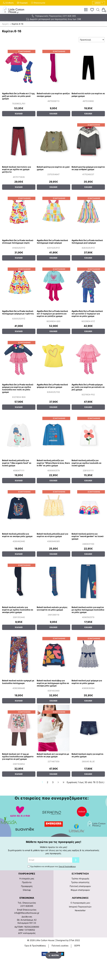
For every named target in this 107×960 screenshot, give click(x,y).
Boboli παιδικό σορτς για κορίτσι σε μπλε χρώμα (87, 755)
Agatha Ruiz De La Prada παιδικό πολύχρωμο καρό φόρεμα (52, 241)
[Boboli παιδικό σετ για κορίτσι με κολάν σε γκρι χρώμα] (53, 728)
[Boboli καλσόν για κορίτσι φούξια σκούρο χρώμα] (53, 67)
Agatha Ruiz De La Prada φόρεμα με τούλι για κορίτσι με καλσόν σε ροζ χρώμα (88, 387)
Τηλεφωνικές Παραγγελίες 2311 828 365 (55, 16)
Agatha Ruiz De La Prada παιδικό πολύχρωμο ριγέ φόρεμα (87, 241)
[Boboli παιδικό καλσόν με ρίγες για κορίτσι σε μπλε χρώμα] (53, 581)
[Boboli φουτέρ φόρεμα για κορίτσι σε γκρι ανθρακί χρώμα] (88, 141)
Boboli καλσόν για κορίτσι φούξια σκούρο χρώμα (53, 94)
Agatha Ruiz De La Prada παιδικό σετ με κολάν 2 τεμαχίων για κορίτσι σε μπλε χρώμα (87, 313)
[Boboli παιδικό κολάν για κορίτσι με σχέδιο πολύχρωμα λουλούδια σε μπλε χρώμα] (88, 581)
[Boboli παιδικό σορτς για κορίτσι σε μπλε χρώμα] (88, 728)
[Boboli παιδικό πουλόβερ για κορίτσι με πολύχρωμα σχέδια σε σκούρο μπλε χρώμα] (53, 654)
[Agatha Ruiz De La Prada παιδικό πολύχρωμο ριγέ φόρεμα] (88, 214)
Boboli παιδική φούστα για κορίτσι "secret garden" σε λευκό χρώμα (88, 536)
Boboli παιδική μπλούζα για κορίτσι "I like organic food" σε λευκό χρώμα (16, 463)
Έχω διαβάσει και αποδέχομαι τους (53, 866)
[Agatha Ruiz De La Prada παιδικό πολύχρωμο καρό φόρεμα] (53, 214)
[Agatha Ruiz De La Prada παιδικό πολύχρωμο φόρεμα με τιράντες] (18, 285)
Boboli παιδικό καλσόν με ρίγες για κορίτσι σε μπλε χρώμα (52, 608)
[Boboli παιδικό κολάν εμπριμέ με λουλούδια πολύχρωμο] (18, 654)
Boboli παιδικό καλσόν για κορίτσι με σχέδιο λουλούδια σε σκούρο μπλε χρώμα (17, 609)
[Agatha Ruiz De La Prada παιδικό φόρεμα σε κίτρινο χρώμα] (53, 358)
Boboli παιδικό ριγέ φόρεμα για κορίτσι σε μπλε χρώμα (87, 681)
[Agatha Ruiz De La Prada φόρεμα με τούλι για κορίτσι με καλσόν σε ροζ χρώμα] (88, 358)
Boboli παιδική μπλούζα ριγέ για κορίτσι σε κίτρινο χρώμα (52, 535)
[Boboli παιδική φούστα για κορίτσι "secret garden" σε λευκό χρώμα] (88, 508)
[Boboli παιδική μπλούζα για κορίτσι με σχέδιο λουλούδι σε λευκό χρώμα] (88, 434)
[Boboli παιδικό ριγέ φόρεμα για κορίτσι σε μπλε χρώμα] (88, 654)
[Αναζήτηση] (98, 10)
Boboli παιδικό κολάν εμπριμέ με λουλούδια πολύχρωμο (18, 681)
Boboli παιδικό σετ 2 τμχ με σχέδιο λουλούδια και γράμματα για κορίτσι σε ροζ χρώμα (17, 756)
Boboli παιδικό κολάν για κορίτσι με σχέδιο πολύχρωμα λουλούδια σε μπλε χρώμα (88, 609)
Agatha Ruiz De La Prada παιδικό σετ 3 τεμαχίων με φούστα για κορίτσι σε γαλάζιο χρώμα (52, 313)
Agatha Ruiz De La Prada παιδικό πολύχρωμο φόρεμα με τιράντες (18, 312)
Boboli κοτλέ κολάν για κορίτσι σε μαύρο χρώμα (88, 94)
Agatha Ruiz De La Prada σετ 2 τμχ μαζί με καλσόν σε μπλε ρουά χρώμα (18, 96)
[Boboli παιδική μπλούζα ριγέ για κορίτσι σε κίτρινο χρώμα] (53, 508)
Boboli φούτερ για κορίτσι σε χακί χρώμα (53, 168)
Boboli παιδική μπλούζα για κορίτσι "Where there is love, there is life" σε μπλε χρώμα (53, 463)
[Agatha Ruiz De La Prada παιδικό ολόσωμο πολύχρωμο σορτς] (18, 214)
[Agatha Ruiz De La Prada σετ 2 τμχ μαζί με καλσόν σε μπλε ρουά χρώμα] (18, 67)
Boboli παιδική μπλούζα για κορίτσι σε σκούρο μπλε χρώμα (17, 535)
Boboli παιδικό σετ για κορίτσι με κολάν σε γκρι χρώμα (53, 755)
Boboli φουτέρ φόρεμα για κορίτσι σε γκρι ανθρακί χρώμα (88, 168)
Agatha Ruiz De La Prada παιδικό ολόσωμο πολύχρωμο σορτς (17, 241)
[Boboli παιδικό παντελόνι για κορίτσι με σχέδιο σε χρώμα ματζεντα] (18, 141)
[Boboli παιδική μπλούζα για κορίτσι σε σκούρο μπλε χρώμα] (18, 508)
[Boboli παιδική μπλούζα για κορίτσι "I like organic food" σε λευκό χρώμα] (18, 434)
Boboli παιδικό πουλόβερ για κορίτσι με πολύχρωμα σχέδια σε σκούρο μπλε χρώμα (53, 683)
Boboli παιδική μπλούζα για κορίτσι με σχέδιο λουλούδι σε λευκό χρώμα (86, 463)
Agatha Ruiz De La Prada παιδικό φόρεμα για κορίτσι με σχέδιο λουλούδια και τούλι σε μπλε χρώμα (17, 388)
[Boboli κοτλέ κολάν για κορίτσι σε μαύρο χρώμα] (88, 67)
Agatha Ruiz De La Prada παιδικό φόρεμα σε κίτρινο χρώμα (52, 385)
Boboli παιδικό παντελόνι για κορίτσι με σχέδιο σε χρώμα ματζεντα (16, 169)
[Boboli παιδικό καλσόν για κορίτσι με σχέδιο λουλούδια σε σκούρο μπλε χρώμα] (18, 581)
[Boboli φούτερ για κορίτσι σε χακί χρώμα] (53, 141)
